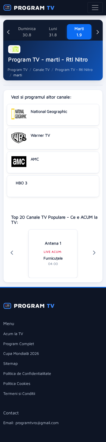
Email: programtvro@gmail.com (31, 422)
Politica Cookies (16, 383)
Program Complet (18, 343)
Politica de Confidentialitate (27, 373)
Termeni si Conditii (19, 393)
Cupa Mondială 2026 (21, 353)
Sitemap (10, 363)
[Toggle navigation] (95, 7)
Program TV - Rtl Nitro (74, 69)
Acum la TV (13, 333)
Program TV (17, 69)
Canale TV (41, 69)
